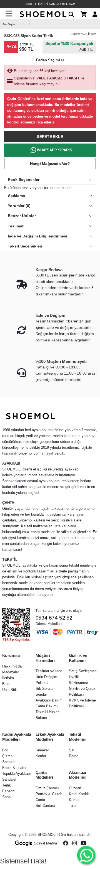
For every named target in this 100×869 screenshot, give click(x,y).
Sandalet (9, 779)
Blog (5, 684)
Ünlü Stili (9, 690)
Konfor (41, 756)
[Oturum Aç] (93, 14)
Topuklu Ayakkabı (16, 773)
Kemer (74, 800)
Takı (72, 806)
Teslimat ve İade (49, 671)
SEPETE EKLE (50, 136)
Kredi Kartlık (79, 794)
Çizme (7, 756)
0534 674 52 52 (54, 618)
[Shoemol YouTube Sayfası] (83, 843)
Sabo (6, 797)
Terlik (6, 785)
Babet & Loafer (14, 768)
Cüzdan (75, 788)
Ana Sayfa (9, 24)
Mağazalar (10, 672)
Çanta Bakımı (47, 706)
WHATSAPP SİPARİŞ (54, 150)
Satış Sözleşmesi (83, 671)
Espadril (8, 791)
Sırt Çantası (45, 806)
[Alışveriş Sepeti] (82, 14)
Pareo (73, 756)
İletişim (8, 678)
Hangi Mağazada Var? (50, 163)
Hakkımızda (12, 666)
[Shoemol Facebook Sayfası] (65, 843)
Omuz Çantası (47, 788)
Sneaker (9, 762)
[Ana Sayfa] (42, 13)
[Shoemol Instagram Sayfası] (74, 843)
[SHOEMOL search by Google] (24, 843)
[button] (69, 14)
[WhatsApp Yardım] (86, 855)
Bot (5, 750)
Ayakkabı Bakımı (50, 700)
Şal (71, 750)
